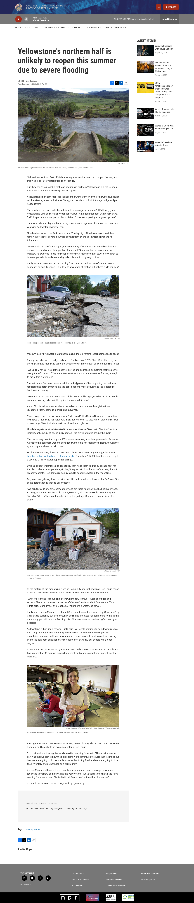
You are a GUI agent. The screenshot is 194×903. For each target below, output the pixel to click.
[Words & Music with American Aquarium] (145, 130)
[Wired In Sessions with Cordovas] (145, 146)
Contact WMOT (78, 874)
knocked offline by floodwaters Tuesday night (50, 456)
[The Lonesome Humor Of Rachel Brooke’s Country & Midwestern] (145, 67)
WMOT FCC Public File (150, 874)
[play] (18, 19)
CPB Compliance (148, 880)
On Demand (93, 27)
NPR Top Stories (33, 829)
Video (36, 27)
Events (108, 27)
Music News (21, 27)
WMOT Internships (114, 880)
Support (76, 27)
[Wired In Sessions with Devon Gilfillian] (145, 50)
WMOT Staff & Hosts (80, 880)
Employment (111, 874)
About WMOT (77, 885)
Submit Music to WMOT (116, 885)
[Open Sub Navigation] (30, 27)
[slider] (30, 19)
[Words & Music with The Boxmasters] (145, 113)
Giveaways (120, 27)
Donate (172, 7)
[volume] (26, 19)
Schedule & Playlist (56, 27)
